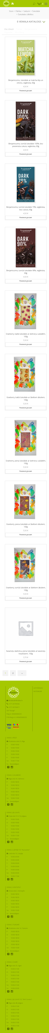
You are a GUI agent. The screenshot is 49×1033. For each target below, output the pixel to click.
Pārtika (18, 11)
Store (11, 11)
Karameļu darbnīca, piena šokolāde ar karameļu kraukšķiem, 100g (25, 652)
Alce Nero (19, 32)
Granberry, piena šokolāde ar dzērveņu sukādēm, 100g (26, 462)
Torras (19, 29)
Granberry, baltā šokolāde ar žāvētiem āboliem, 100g (26, 398)
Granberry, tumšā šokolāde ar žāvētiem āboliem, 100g (25, 588)
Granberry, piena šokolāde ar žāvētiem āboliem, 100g (25, 525)
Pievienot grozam (25, 91)
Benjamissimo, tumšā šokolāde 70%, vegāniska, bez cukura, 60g (25, 208)
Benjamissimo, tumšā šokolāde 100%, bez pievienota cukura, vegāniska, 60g (26, 144)
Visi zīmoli (9, 29)
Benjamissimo (31, 29)
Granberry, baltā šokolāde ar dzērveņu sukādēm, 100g (25, 335)
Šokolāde (36, 11)
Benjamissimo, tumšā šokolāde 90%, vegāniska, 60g (25, 271)
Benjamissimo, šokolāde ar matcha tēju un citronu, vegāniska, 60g (25, 81)
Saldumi (26, 11)
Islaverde (8, 32)
